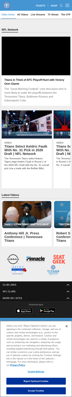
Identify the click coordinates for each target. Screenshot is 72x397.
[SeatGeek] (59, 259)
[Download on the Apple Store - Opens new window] (24, 311)
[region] (36, 360)
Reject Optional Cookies (36, 381)
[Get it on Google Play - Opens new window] (47, 312)
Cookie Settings (36, 371)
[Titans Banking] (36, 259)
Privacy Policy (43, 365)
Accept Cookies (36, 390)
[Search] (61, 5)
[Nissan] (13, 259)
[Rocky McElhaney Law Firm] (19, 270)
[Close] (66, 329)
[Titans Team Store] (53, 270)
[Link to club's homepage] (7, 4)
